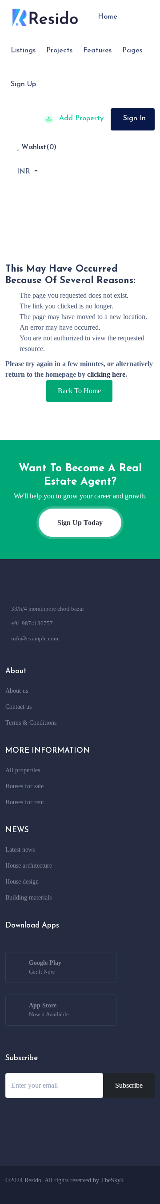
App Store (49, 1010)
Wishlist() (37, 147)
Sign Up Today (80, 522)
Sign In (134, 118)
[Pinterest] (143, 1190)
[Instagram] (110, 1190)
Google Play (45, 967)
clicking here (106, 374)
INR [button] (24, 171)
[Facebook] (77, 1190)
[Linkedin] (127, 1190)
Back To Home (79, 391)
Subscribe (129, 1085)
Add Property (80, 118)
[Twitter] (94, 1190)
